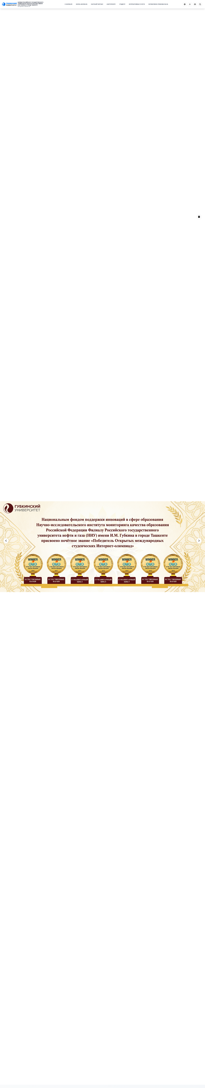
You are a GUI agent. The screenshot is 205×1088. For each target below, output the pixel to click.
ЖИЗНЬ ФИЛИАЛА (81, 4)
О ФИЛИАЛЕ (68, 4)
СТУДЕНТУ (122, 4)
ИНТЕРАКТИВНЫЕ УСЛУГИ (137, 4)
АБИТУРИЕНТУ (111, 4)
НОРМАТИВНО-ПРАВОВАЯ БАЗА (158, 4)
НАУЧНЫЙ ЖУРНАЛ (97, 4)
